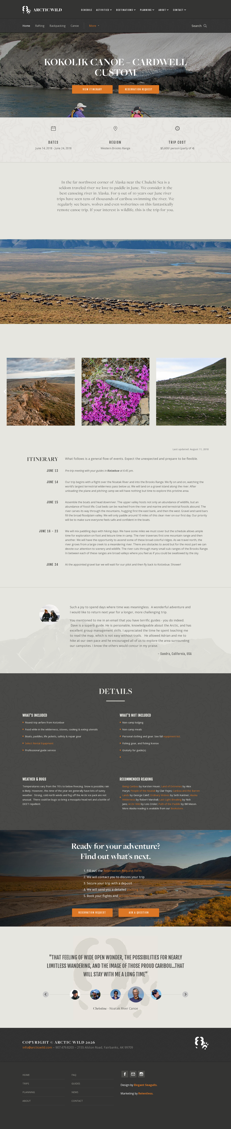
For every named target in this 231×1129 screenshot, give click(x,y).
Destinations (124, 10)
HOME (26, 1074)
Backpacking (58, 26)
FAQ (74, 1074)
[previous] (5, 391)
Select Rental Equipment (39, 743)
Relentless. (145, 1093)
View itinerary (92, 89)
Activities (102, 10)
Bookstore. (177, 808)
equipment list (171, 736)
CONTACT (77, 1100)
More (92, 26)
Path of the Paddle (169, 804)
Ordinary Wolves (159, 795)
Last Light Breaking (170, 799)
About (162, 10)
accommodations (131, 896)
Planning (146, 10)
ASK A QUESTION (139, 912)
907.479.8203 (64, 1047)
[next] (225, 391)
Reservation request (139, 89)
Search (197, 26)
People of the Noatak (143, 790)
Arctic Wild (134, 804)
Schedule (86, 10)
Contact (178, 10)
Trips (25, 1083)
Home (26, 26)
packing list (135, 889)
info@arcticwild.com (37, 1047)
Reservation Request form (122, 871)
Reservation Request (92, 912)
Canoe (75, 26)
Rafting (39, 26)
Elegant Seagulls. (145, 1085)
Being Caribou (130, 786)
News (75, 1092)
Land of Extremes (171, 786)
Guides (76, 1083)
